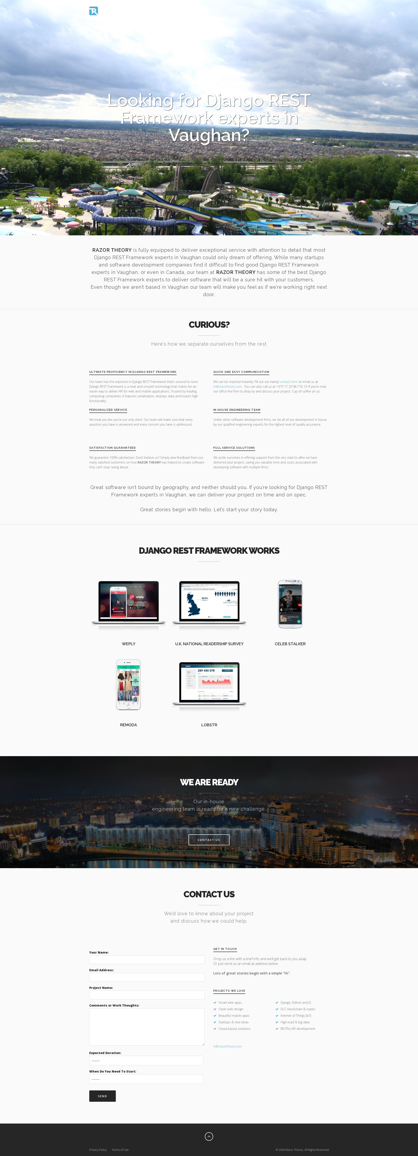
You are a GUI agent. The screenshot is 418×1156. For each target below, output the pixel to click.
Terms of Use (120, 1150)
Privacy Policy (98, 1150)
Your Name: (98, 952)
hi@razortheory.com (228, 386)
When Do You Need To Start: (112, 1071)
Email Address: (101, 970)
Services (290, 11)
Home (259, 11)
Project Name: (101, 988)
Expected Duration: (105, 1053)
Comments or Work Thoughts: (114, 1005)
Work (306, 11)
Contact (322, 11)
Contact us (209, 840)
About (273, 11)
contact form (289, 382)
